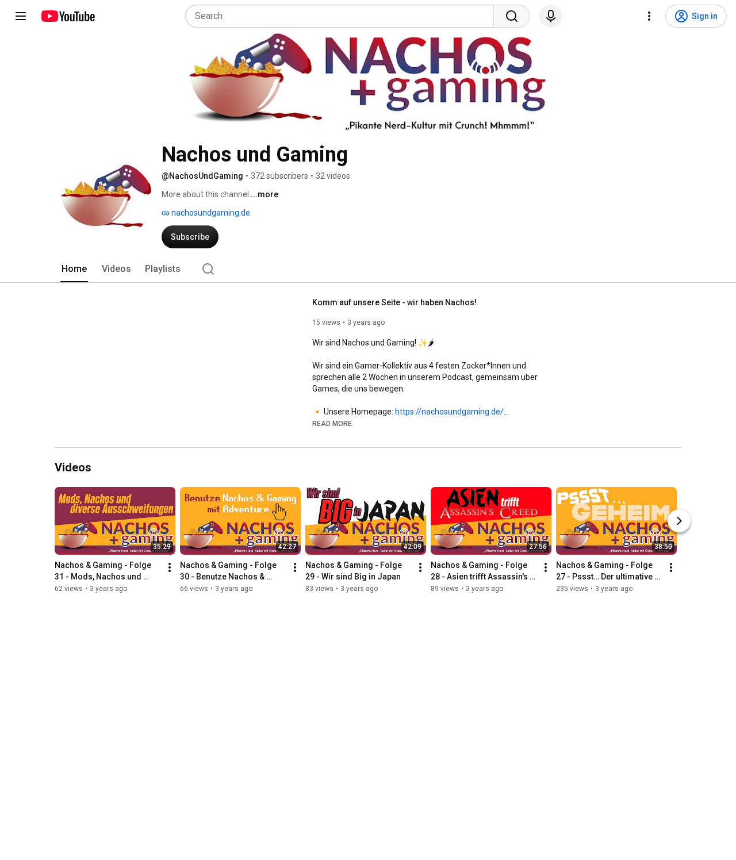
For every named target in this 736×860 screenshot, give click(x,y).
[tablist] (368, 269)
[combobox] (343, 16)
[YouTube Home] (67, 16)
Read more (332, 424)
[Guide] (21, 16)
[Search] (511, 16)
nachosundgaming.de (210, 212)
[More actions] (169, 567)
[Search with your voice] (550, 16)
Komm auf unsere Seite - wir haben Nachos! (394, 302)
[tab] (74, 269)
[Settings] (649, 16)
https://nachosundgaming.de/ (449, 411)
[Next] (679, 521)
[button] (332, 423)
